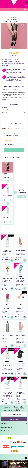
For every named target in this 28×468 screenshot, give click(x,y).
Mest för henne (14, 11)
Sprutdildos (14, 12)
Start (3, 11)
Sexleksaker (8, 11)
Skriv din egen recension (14, 150)
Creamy (17, 17)
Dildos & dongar (22, 11)
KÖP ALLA (22, 196)
